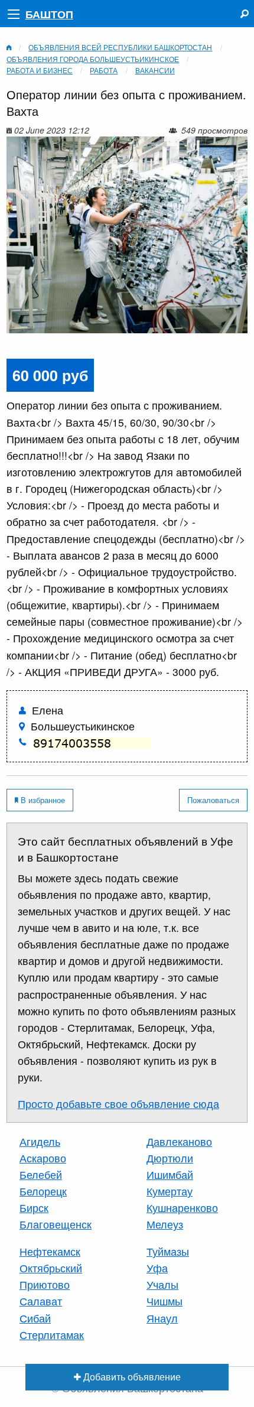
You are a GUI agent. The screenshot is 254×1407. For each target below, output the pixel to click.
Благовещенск (55, 1224)
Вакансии (155, 70)
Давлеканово (179, 1141)
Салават (40, 1301)
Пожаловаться (213, 799)
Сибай (35, 1318)
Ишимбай (169, 1174)
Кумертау (169, 1191)
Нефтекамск (49, 1251)
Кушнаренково (182, 1207)
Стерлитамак (51, 1334)
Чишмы (164, 1301)
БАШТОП (49, 14)
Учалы (162, 1284)
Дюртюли (169, 1158)
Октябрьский (50, 1267)
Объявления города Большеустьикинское (92, 59)
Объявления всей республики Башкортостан (120, 47)
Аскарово (42, 1158)
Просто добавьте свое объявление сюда (118, 1103)
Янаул (162, 1318)
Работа (104, 70)
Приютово (44, 1284)
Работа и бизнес (39, 70)
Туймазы (167, 1251)
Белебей (40, 1174)
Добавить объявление (131, 1376)
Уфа (157, 1267)
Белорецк (43, 1191)
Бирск (33, 1207)
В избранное (41, 799)
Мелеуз (164, 1224)
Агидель (39, 1141)
